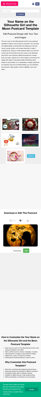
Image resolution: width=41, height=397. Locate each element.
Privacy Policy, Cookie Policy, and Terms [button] (13, 393)
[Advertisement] (20, 94)
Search (21, 14)
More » (31, 156)
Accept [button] (31, 389)
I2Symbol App (10, 3)
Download (17, 250)
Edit (26, 250)
